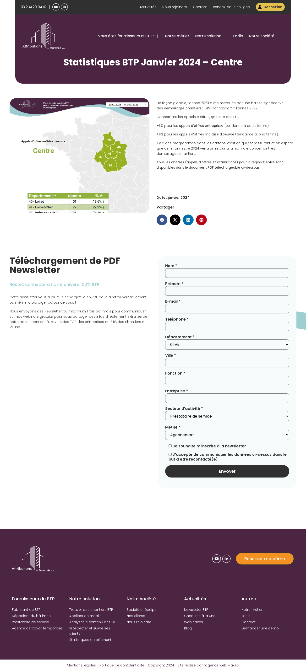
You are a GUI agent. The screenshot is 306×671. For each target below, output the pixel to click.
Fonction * (175, 373)
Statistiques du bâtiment (90, 639)
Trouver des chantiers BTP (91, 609)
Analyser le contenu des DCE (93, 622)
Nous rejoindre (174, 7)
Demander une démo (260, 628)
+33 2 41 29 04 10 (32, 7)
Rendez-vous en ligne (231, 7)
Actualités (148, 7)
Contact (200, 7)
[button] (162, 220)
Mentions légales (81, 665)
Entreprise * (176, 391)
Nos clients (136, 615)
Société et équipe (142, 609)
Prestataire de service (30, 622)
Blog (188, 628)
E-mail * (172, 301)
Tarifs (238, 36)
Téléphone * (177, 319)
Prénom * (174, 283)
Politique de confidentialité (121, 665)
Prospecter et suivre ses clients (89, 631)
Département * (180, 337)
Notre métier (177, 36)
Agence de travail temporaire (37, 628)
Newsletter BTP (196, 609)
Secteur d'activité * (184, 408)
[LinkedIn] (64, 7)
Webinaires (193, 622)
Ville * (170, 355)
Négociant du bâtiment (32, 615)
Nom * (171, 265)
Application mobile (85, 615)
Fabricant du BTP (26, 609)
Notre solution (208, 36)
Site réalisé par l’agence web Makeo (208, 665)
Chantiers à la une (199, 615)
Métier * (172, 427)
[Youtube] (56, 7)
